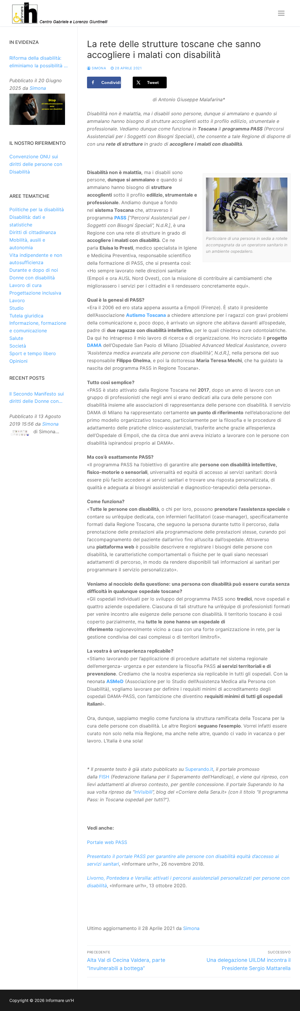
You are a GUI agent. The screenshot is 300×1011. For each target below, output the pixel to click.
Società (17, 346)
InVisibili (143, 792)
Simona (98, 68)
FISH (104, 777)
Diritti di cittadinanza (32, 232)
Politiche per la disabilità (36, 209)
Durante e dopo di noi (33, 270)
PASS (120, 218)
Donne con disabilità (32, 278)
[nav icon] (281, 13)
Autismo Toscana (146, 315)
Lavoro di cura (25, 285)
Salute (16, 338)
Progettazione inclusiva (35, 293)
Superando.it (199, 769)
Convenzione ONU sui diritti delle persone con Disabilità (35, 164)
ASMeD (115, 681)
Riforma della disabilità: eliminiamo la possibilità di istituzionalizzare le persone (38, 62)
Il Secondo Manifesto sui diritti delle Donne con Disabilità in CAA (36, 398)
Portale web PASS (107, 842)
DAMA (94, 345)
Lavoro (17, 300)
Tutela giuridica (26, 316)
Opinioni (18, 361)
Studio (16, 308)
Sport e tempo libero (32, 353)
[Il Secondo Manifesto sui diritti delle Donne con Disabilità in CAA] (19, 433)
